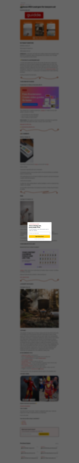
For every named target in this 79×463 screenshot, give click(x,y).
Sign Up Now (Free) (39, 236)
